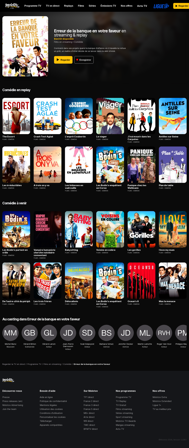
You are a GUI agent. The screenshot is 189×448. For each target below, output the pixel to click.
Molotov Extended (162, 401)
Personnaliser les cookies (53, 417)
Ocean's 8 (133, 301)
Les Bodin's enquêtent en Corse (109, 186)
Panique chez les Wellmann (137, 186)
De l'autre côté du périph (16, 301)
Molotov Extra (160, 397)
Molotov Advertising (12, 405)
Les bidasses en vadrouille (74, 186)
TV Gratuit (121, 405)
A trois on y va (41, 185)
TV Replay (121, 401)
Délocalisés (71, 301)
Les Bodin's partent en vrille (15, 251)
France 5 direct (91, 409)
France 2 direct (91, 401)
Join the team (9, 409)
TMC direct (89, 425)
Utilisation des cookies (51, 409)
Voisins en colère (105, 250)
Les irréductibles (12, 185)
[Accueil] (12, 6)
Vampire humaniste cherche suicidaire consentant (44, 253)
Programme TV (123, 397)
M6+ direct (89, 413)
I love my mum (167, 250)
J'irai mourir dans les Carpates (139, 138)
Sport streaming (124, 417)
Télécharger (46, 421)
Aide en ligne (46, 397)
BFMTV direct (91, 429)
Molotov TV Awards (126, 421)
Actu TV (120, 429)
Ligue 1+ (157, 405)
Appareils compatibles (51, 425)
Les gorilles (134, 250)
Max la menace (167, 301)
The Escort (8, 136)
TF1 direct (89, 397)
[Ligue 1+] (161, 6)
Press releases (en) (12, 401)
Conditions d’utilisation (51, 413)
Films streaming (124, 409)
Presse (6, 397)
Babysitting (71, 250)
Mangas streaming (125, 425)
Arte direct (89, 417)
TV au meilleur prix (162, 409)
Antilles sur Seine (168, 136)
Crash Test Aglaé (43, 136)
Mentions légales (48, 405)
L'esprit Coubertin (75, 136)
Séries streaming (124, 413)
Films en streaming (63, 42)
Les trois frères (43, 301)
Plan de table (166, 185)
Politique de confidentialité (53, 401)
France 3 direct (91, 405)
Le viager (101, 136)
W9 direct (88, 421)
